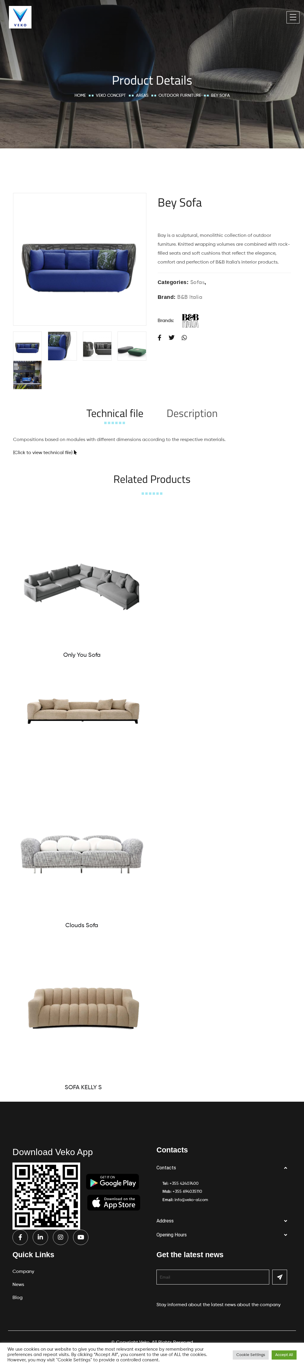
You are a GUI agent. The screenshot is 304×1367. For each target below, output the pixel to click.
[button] (224, 1168)
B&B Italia (189, 297)
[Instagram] (60, 1237)
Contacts (166, 1168)
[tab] (115, 413)
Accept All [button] (284, 1355)
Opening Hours (171, 1235)
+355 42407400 (184, 1184)
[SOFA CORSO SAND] (83, 711)
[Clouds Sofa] (82, 846)
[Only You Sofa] (82, 576)
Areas (142, 95)
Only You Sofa (82, 655)
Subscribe (279, 1277)
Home (80, 95)
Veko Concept (111, 95)
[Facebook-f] (20, 1237)
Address (165, 1221)
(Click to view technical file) (42, 453)
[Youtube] (80, 1237)
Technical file (114, 413)
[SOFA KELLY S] (83, 1008)
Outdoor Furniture (180, 95)
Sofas (197, 282)
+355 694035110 (187, 1192)
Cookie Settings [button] (250, 1355)
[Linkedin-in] (40, 1237)
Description (192, 413)
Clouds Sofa (81, 926)
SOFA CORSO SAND (83, 764)
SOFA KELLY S (83, 1088)
